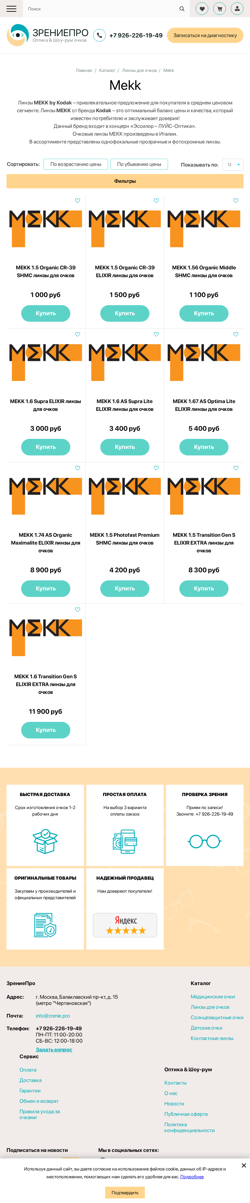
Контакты (175, 1083)
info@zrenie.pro (53, 1016)
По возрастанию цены (75, 164)
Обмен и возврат (39, 1101)
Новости (174, 1104)
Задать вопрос (54, 1050)
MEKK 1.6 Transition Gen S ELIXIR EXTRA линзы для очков (45, 684)
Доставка (31, 1080)
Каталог (107, 70)
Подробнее (192, 1176)
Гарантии (30, 1091)
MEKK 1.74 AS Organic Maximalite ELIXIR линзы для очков (45, 543)
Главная (84, 70)
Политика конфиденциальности (189, 1127)
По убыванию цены (139, 164)
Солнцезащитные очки (217, 1018)
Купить (46, 313)
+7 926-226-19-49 (136, 35)
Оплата (28, 1070)
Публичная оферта (186, 1114)
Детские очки (206, 1028)
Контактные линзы (212, 1038)
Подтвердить (125, 1192)
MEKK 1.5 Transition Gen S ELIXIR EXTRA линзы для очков (204, 543)
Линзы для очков (139, 70)
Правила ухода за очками (40, 1114)
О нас (170, 1093)
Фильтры (125, 181)
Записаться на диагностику (205, 35)
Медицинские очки (213, 997)
